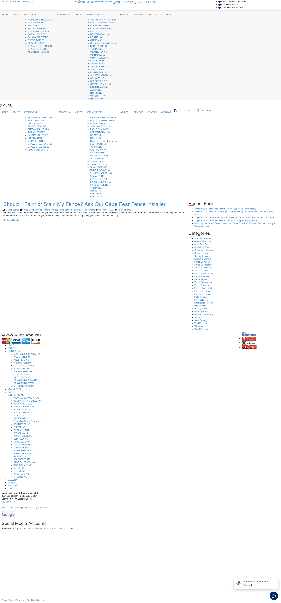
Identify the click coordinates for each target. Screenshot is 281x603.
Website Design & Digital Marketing (18, 507)
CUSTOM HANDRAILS (38, 31)
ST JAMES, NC (97, 78)
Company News (201, 252)
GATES (79, 14)
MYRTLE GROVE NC (100, 72)
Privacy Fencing (201, 308)
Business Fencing (202, 241)
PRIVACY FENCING (37, 28)
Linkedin (36, 528)
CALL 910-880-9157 (147, 1)
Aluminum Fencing (203, 238)
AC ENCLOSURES (36, 34)
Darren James (12, 209)
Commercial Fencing (204, 250)
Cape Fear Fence (202, 244)
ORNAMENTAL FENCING (40, 45)
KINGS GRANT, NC (99, 86)
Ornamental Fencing (203, 302)
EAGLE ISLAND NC (99, 31)
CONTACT (166, 14)
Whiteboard (43, 507)
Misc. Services (201, 299)
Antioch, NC (95, 89)
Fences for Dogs (202, 291)
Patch (62, 528)
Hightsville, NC (97, 98)
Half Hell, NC (96, 92)
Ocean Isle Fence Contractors (104, 43)
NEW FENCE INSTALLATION (41, 19)
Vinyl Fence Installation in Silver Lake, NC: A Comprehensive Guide (225, 220)
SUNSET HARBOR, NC (101, 75)
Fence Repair (200, 279)
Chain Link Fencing (203, 247)
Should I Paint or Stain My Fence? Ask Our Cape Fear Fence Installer (84, 203)
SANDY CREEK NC (99, 66)
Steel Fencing (200, 320)
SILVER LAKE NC (98, 63)
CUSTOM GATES (36, 40)
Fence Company (30, 209)
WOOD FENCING (36, 22)
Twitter (27, 528)
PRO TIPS (152, 14)
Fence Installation (202, 267)
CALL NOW (205, 110)
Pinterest (45, 528)
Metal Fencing (201, 296)
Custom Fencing (202, 255)
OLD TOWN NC (97, 60)
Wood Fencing (88, 209)
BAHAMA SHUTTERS (38, 37)
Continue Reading (11, 219)
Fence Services (201, 285)
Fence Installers (201, 270)
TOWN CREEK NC (98, 69)
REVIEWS (138, 14)
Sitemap (41, 600)
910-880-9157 (8, 501)
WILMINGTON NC (98, 51)
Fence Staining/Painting (69, 209)
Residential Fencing (203, 314)
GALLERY (125, 14)
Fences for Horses (202, 293)
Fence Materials (201, 276)
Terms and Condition (26, 600)
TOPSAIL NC (96, 48)
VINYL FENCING (36, 25)
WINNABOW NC (97, 54)
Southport (198, 317)
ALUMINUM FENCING (38, 51)
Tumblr (55, 528)
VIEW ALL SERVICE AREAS (103, 19)
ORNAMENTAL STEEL (38, 48)
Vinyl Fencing (200, 323)
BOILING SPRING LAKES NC (104, 22)
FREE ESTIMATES (103, 1)
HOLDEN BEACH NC (100, 34)
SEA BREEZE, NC (98, 81)
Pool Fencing (200, 305)
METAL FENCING (36, 43)
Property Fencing (202, 311)
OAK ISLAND (96, 40)
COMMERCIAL (64, 14)
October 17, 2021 (106, 209)
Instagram (17, 528)
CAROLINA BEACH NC (101, 28)
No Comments (124, 209)
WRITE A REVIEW (124, 1)
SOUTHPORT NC (98, 45)
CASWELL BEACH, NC (101, 84)
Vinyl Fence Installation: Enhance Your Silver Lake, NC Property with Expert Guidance (234, 217)
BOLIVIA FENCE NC (99, 25)
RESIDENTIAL (31, 14)
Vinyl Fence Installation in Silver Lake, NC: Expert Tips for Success (225, 208)
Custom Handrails (202, 258)
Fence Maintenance (48, 209)
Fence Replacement (203, 282)
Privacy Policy (8, 600)
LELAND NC (96, 37)
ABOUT (16, 14)
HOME (5, 14)
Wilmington (199, 326)
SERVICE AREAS (95, 14)
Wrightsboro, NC (98, 95)
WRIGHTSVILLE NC (99, 57)
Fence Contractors (203, 264)
